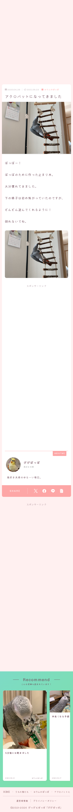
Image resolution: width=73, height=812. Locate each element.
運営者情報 (22, 800)
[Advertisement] (36, 36)
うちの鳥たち (22, 791)
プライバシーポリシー (45, 800)
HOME (6, 791)
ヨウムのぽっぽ (51, 90)
